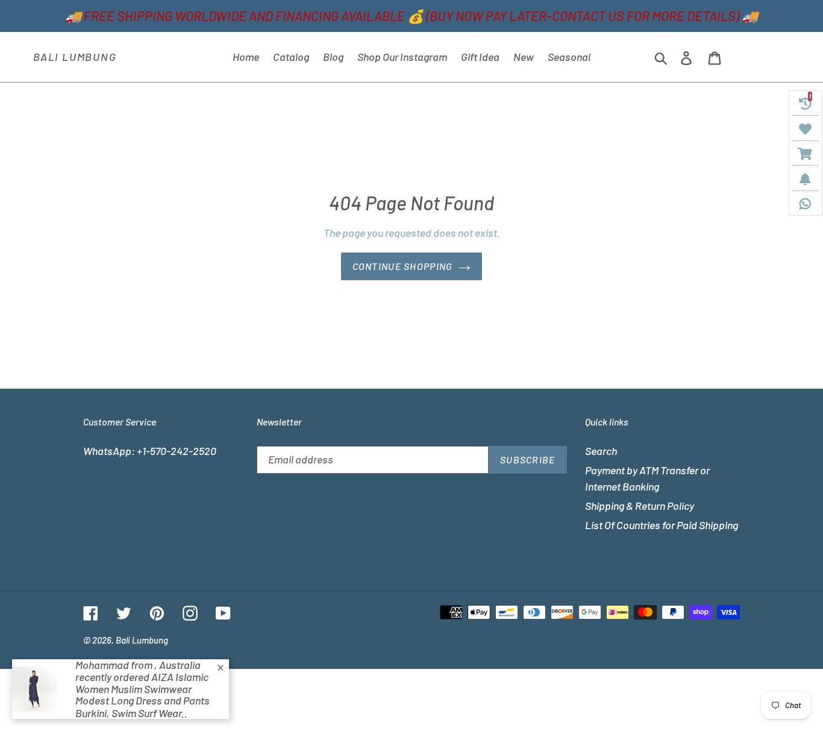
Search (601, 450)
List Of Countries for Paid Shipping (661, 525)
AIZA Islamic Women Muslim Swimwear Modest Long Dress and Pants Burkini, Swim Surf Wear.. (142, 694)
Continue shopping (402, 266)
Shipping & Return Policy (639, 505)
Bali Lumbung (75, 57)
